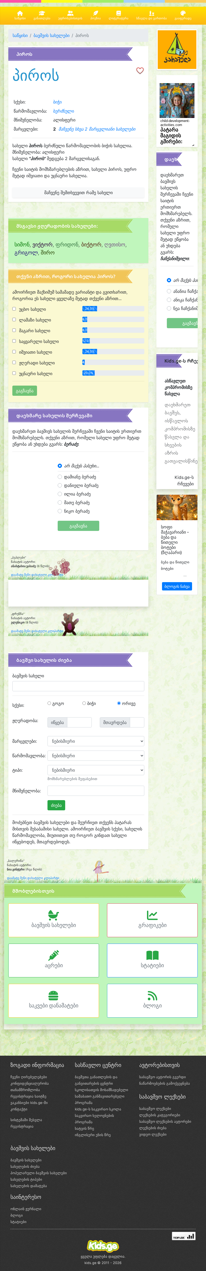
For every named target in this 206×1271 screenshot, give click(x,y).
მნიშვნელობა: (26, 790)
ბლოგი (152, 1005)
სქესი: (18, 705)
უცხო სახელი (32, 309)
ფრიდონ (67, 244)
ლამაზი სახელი (34, 320)
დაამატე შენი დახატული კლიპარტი (37, 575)
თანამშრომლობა (25, 1090)
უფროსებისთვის (70, 18)
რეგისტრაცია (22, 1126)
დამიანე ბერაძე (80, 476)
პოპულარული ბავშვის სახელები (38, 1173)
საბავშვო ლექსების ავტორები (165, 1121)
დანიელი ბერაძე (81, 485)
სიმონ (22, 244)
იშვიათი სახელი (35, 352)
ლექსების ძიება (153, 1128)
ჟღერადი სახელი (36, 362)
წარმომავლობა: (27, 755)
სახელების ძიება (25, 1166)
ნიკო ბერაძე (77, 511)
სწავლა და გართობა (151, 18)
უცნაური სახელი (35, 373)
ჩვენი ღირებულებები (28, 1077)
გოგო (57, 703)
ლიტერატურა (118, 18)
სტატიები (152, 965)
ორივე (128, 703)
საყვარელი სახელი (38, 341)
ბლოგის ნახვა (177, 586)
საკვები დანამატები (53, 1005)
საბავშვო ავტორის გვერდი (162, 1077)
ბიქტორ (91, 244)
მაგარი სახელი (34, 330)
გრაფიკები (152, 925)
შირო (48, 252)
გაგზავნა (78, 526)
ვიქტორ (42, 244)
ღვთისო (114, 244)
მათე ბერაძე (77, 502)
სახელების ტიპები (26, 1179)
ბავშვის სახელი (28, 675)
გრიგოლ (26, 252)
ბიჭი (57, 102)
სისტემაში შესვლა (26, 1120)
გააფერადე (183, 18)
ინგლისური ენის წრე (93, 1135)
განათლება (42, 18)
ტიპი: (17, 770)
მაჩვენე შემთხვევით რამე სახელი (78, 192)
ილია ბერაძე (77, 494)
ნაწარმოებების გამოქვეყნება (164, 1083)
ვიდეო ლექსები (153, 1134)
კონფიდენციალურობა (29, 1083)
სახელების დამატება (28, 1186)
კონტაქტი (18, 1109)
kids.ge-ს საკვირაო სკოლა (98, 1109)
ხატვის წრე (84, 1128)
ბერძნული (63, 111)
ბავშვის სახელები (51, 35)
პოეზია (95, 18)
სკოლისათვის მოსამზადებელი (101, 1090)
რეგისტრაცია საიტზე (28, 1096)
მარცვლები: (24, 741)
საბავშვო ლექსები (155, 1108)
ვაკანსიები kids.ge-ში (29, 1102)
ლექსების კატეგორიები (159, 1115)
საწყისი (20, 18)
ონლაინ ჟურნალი (25, 1209)
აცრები (54, 965)
